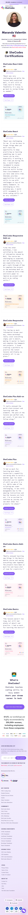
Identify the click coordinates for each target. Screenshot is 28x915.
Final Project (7, 100)
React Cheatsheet (5, 845)
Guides (3, 797)
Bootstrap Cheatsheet (6, 843)
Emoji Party (4, 820)
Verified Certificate (9, 95)
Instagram (10, 900)
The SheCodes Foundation (8, 890)
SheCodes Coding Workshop (15, 45)
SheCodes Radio (5, 813)
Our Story (3, 883)
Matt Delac (4, 765)
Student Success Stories (7, 795)
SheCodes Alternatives (6, 802)
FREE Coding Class (6, 791)
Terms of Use (4, 870)
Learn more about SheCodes (14, 707)
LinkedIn (20, 900)
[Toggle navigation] (25, 7)
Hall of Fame (4, 811)
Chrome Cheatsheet (6, 841)
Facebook (14, 903)
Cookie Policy (4, 872)
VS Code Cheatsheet (6, 838)
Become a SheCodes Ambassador (9, 823)
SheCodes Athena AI (6, 859)
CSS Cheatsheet (5, 834)
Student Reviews (5, 793)
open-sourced (18, 765)
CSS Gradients (4, 854)
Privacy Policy (4, 868)
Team (2, 888)
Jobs (2, 886)
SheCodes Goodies (6, 818)
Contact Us (4, 881)
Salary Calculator (5, 800)
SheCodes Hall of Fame (19, 47)
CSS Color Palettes (6, 852)
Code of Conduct (5, 874)
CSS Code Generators (6, 856)
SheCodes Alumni (5, 809)
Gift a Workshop (5, 816)
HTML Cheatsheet (5, 831)
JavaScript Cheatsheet (6, 836)
